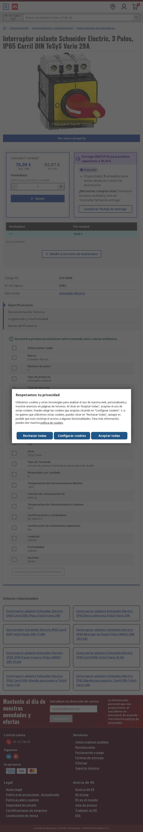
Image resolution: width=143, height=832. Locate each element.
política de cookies (51, 422)
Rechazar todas (34, 436)
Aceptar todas (109, 436)
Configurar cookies (72, 436)
